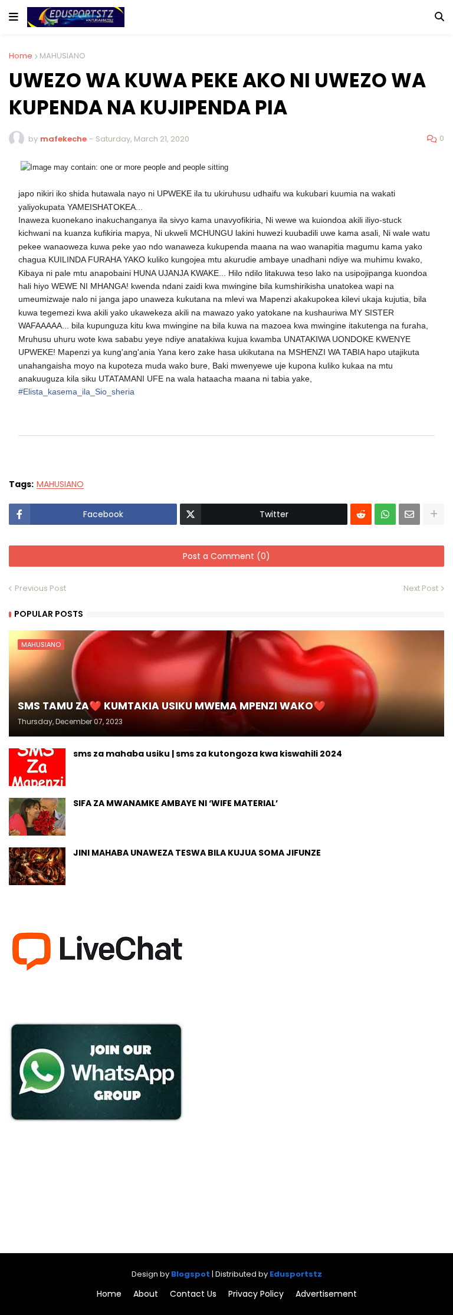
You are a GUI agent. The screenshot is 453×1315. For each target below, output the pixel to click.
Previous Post (40, 588)
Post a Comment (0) (226, 556)
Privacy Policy (256, 1294)
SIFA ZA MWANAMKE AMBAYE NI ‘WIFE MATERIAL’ (175, 803)
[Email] (409, 514)
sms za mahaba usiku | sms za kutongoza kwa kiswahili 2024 (207, 754)
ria (76, 391)
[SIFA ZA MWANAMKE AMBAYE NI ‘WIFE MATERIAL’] (37, 817)
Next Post (420, 588)
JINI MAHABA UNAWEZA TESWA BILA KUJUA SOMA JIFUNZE (197, 853)
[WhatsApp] (385, 514)
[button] (13, 17)
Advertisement (326, 1294)
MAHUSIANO (63, 55)
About (145, 1294)
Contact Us (193, 1294)
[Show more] (433, 514)
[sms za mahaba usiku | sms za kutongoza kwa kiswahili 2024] (37, 767)
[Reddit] (361, 514)
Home (20, 55)
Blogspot (190, 1274)
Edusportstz (296, 1274)
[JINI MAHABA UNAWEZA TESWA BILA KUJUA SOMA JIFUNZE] (37, 866)
